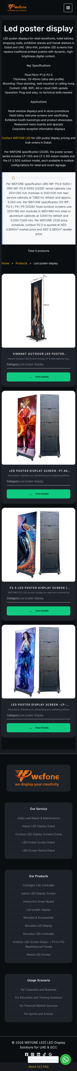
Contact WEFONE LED (16, 138)
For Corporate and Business (38, 989)
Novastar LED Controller (38, 933)
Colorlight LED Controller (38, 885)
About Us (34, 1066)
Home (5, 263)
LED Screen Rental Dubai (39, 850)
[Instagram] (32, 1054)
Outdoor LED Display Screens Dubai (38, 834)
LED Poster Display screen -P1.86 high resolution (38, 472)
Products (21, 263)
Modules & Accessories (38, 917)
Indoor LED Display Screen (38, 893)
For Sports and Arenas (38, 1013)
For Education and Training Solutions (38, 997)
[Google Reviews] (50, 1054)
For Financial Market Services (38, 1005)
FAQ (46, 1066)
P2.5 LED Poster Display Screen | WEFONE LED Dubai (38, 589)
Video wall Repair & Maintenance (38, 818)
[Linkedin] (38, 1054)
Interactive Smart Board (38, 901)
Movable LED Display (38, 925)
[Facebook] (26, 1054)
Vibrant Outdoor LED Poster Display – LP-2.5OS (38, 355)
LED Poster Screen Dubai (38, 842)
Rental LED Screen (39, 954)
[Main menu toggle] (68, 8)
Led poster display (32, 364)
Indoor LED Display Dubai (38, 826)
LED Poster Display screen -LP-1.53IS (38, 706)
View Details (39, 377)
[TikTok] (44, 1054)
